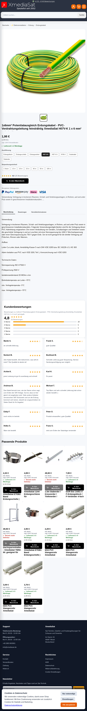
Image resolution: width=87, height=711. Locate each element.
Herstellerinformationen (38, 212)
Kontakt (5, 659)
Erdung (31, 25)
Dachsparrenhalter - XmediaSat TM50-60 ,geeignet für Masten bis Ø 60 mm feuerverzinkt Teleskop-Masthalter (12, 550)
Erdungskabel (41, 25)
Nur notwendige (68, 694)
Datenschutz (49, 665)
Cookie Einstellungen (52, 672)
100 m (49, 169)
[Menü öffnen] (84, 6)
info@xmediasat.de (10, 647)
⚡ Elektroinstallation (18, 25)
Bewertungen (22, 212)
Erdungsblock (8, 154)
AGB (47, 662)
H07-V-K (45, 154)
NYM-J (63, 154)
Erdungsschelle (21, 154)
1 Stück (6, 169)
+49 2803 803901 (9, 643)
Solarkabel (72, 154)
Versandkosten (8, 662)
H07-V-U (54, 154)
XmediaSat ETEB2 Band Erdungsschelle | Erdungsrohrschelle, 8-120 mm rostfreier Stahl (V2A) (12, 496)
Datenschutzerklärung (13, 705)
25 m (27, 169)
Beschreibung (8, 212)
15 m (14, 169)
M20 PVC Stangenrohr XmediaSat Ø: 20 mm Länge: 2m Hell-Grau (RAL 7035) (74, 552)
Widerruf (6, 669)
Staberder (7, 159)
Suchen (81, 15)
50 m (41, 169)
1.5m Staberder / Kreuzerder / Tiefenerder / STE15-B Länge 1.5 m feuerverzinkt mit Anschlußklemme (53, 494)
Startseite (5, 25)
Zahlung (6, 665)
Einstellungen (67, 699)
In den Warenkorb (16, 181)
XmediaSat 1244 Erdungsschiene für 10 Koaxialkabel (32, 494)
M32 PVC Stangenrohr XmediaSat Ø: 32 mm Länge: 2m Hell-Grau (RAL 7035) (32, 608)
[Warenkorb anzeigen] (78, 6)
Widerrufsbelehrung (52, 669)
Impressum (49, 659)
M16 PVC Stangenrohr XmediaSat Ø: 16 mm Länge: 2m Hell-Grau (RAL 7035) (53, 552)
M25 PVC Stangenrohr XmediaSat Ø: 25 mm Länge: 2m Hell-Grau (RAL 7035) (11, 608)
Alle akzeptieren (68, 705)
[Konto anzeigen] (73, 6)
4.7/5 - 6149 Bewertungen (45, 1)
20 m (20, 169)
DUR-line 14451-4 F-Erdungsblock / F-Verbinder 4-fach (75, 494)
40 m (34, 169)
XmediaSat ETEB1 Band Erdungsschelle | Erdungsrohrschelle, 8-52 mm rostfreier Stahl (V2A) (33, 552)
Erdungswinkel (34, 154)
